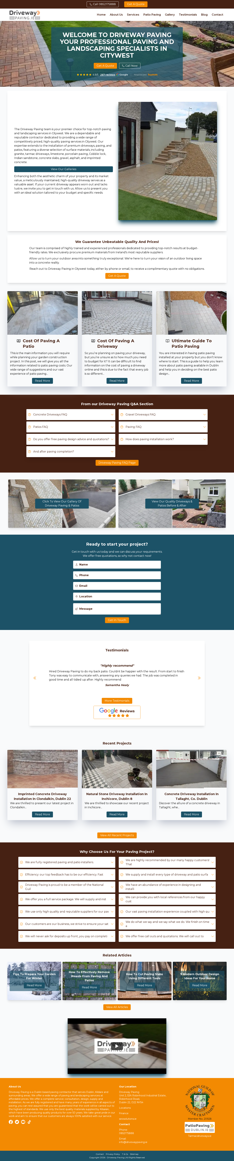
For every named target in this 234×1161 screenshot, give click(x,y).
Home (101, 14)
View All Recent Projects (117, 835)
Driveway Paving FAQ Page (117, 462)
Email (83, 585)
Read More (42, 380)
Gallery (170, 14)
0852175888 (126, 1133)
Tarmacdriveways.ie (199, 1136)
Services (133, 14)
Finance (123, 1113)
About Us (116, 14)
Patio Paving (152, 14)
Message (86, 608)
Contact (217, 14)
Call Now (131, 65)
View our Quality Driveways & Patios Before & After (172, 503)
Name (83, 564)
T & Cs (125, 1154)
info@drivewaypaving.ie (133, 1142)
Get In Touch (117, 620)
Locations (125, 1107)
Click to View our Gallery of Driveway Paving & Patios (61, 503)
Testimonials (188, 14)
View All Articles (117, 1007)
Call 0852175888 (104, 4)
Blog (204, 14)
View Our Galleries (63, 169)
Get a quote (136, 4)
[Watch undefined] (117, 1046)
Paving (132, 852)
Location (85, 596)
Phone (84, 575)
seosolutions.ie (128, 1118)
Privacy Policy (113, 1154)
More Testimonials (117, 700)
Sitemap (134, 1154)
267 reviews (107, 74)
